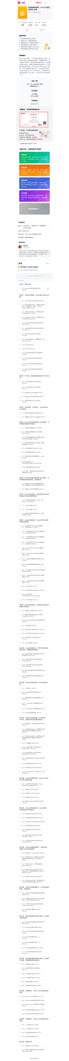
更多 (47, 263)
